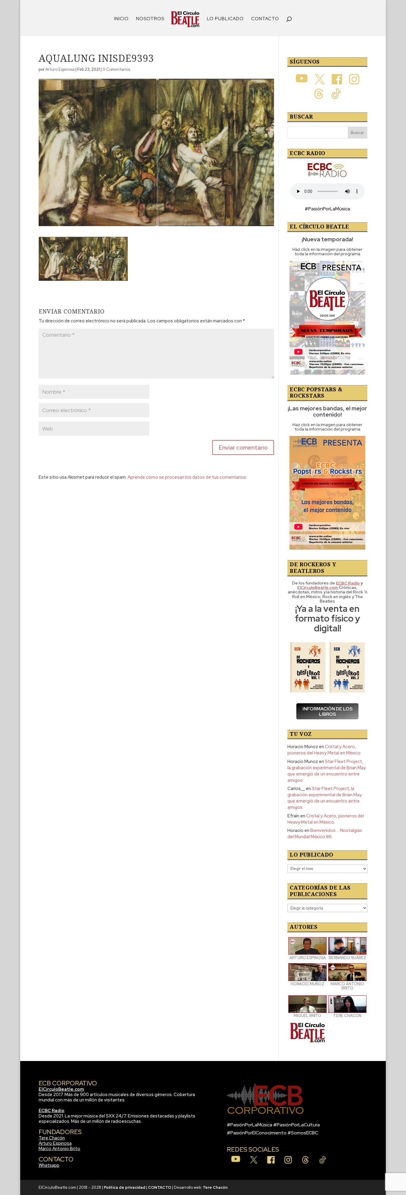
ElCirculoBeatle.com (61, 1089)
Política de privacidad (124, 1187)
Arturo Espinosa (60, 69)
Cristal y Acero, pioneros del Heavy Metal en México (324, 750)
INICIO (121, 19)
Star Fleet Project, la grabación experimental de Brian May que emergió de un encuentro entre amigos (326, 771)
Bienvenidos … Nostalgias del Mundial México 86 (324, 833)
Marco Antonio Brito (59, 1149)
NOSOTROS (150, 19)
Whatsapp (49, 1165)
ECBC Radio (51, 1111)
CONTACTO (265, 19)
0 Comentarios (116, 69)
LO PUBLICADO (225, 19)
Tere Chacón (52, 1138)
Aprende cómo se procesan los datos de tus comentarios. (187, 477)
